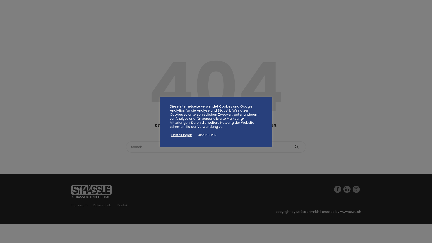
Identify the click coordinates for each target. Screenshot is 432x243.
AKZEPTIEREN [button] (207, 135)
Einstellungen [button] (181, 135)
